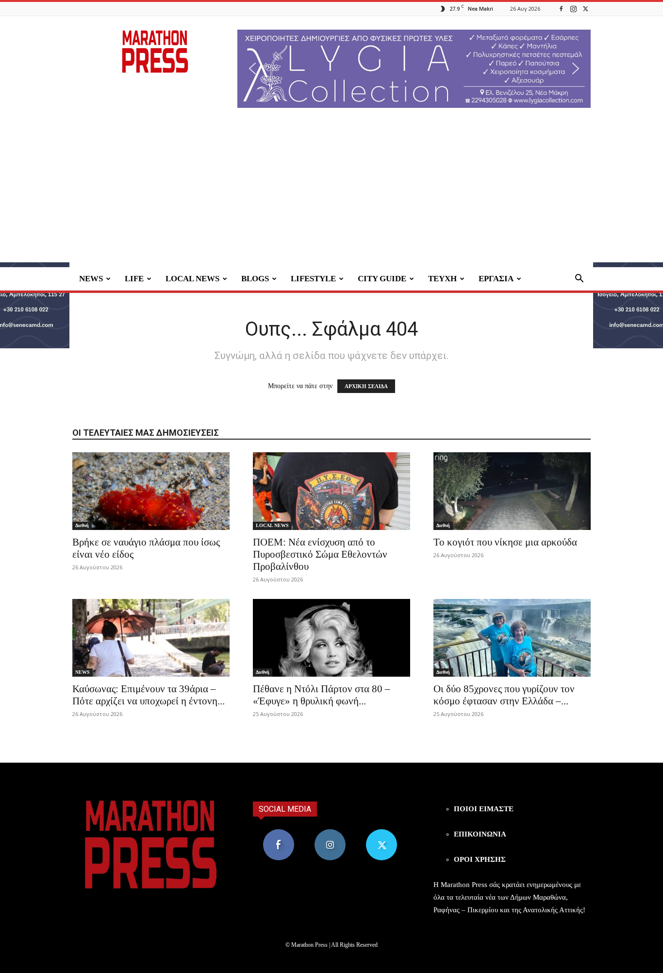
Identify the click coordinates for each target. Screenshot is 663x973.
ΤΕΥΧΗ (442, 278)
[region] (414, 69)
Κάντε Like (278, 832)
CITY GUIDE (382, 278)
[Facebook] (561, 8)
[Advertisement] (331, 194)
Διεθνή (82, 525)
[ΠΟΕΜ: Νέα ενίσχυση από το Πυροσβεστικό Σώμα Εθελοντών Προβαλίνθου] (331, 491)
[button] (414, 69)
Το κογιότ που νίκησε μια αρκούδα (505, 542)
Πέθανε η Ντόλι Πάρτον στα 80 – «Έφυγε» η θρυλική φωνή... (321, 695)
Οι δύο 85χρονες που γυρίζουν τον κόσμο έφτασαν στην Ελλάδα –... (504, 695)
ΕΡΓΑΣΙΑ (496, 278)
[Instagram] (573, 8)
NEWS (91, 278)
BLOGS (255, 278)
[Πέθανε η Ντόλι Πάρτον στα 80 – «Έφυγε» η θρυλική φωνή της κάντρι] (331, 638)
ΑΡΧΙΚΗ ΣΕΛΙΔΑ (366, 386)
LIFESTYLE (313, 278)
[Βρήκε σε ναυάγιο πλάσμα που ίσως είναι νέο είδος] (151, 491)
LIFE (134, 278)
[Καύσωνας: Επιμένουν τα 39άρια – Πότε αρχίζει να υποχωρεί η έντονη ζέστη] (151, 638)
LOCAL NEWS (192, 278)
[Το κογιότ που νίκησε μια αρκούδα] (512, 491)
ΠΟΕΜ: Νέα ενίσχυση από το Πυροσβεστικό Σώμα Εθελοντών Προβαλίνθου (320, 554)
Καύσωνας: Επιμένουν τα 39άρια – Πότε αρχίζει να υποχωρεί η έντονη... (148, 695)
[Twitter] (585, 8)
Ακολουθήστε (330, 832)
